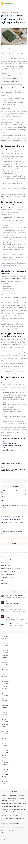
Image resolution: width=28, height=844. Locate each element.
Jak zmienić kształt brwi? (7, 75)
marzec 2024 (5, 695)
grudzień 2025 (5, 652)
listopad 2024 (5, 679)
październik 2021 (5, 736)
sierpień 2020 (5, 769)
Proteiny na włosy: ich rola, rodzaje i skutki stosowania (13, 806)
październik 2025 (5, 657)
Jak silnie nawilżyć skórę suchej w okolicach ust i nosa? (13, 516)
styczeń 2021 (5, 757)
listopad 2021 (5, 733)
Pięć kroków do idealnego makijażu (14, 609)
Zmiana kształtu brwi (6, 207)
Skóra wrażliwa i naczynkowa (7, 574)
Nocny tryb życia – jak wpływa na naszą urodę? (16, 623)
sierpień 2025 (5, 660)
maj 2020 (4, 776)
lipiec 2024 (4, 688)
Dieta (2, 548)
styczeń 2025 (5, 674)
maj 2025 (4, 667)
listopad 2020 (5, 762)
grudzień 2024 (5, 676)
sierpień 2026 (5, 636)
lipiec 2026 (4, 638)
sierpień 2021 (5, 741)
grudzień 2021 (5, 731)
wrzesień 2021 (5, 738)
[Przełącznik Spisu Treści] (19, 74)
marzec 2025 (5, 669)
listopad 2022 (5, 705)
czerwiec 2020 (5, 774)
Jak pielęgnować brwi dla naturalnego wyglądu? (11, 81)
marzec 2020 (5, 781)
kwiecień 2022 (5, 721)
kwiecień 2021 (5, 750)
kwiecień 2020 (5, 779)
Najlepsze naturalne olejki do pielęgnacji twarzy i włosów (13, 803)
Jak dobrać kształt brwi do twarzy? (9, 77)
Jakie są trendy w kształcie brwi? (8, 83)
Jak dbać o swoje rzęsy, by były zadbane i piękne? (12, 519)
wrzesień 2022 (5, 710)
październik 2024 (5, 681)
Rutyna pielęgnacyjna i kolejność (8, 571)
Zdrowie (3, 586)
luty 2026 (4, 648)
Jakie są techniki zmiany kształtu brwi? (10, 78)
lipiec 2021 (4, 743)
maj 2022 (4, 719)
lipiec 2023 (4, 700)
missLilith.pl (13, 839)
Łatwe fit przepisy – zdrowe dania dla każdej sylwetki (12, 795)
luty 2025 (4, 672)
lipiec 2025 (4, 662)
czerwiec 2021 (5, 745)
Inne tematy (3, 551)
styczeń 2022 (5, 729)
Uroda (2, 580)
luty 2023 (4, 702)
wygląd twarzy (16, 278)
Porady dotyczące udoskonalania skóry (14, 595)
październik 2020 (5, 764)
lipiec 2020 (4, 771)
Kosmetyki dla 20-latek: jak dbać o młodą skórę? (12, 503)
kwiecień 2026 (5, 643)
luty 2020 (4, 783)
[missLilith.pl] (8, 3)
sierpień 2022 (5, 712)
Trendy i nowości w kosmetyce (8, 577)
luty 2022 (4, 726)
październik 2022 (5, 707)
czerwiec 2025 (5, 664)
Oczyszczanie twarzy (5, 562)
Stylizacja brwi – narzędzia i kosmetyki (10, 80)
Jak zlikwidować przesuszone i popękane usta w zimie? (13, 827)
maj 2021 (4, 748)
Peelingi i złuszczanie (5, 565)
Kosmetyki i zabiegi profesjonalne (10, 12)
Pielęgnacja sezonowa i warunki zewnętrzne (10, 568)
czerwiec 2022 (5, 717)
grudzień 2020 (5, 760)
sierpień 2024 (5, 686)
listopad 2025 (5, 655)
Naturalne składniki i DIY (6, 559)
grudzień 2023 (5, 698)
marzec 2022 (5, 724)
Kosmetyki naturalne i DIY (6, 556)
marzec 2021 (5, 752)
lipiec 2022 (4, 714)
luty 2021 (4, 755)
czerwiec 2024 (5, 691)
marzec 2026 (5, 645)
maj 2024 (4, 693)
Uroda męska (4, 583)
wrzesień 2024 (5, 683)
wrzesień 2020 (5, 767)
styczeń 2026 (5, 650)
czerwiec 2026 (5, 641)
